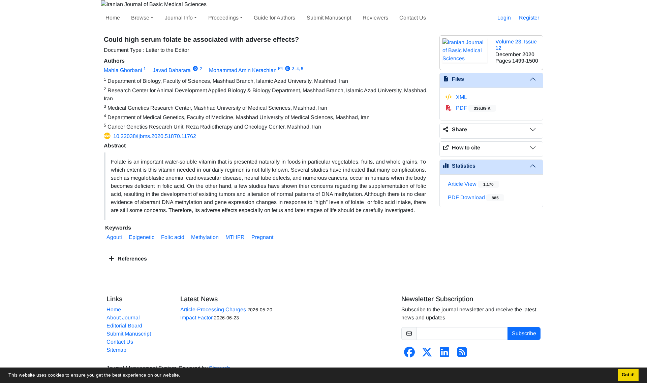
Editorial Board (124, 325)
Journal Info (179, 18)
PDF (473, 108)
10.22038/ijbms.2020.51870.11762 (154, 136)
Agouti (114, 237)
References (131, 259)
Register (529, 18)
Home (112, 18)
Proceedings (223, 18)
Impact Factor (196, 317)
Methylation (205, 237)
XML (461, 97)
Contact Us (412, 18)
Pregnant (262, 237)
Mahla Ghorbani (123, 70)
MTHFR (235, 237)
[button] (183, 376)
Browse (140, 18)
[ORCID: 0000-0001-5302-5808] (195, 68)
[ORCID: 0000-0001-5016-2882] (287, 68)
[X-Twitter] (427, 354)
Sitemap (116, 350)
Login (504, 18)
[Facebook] (409, 354)
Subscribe (524, 333)
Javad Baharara (172, 70)
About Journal (123, 317)
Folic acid (172, 237)
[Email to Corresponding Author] (280, 68)
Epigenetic (141, 237)
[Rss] (462, 354)
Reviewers (375, 18)
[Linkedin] (444, 354)
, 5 (301, 68)
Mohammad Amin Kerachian (243, 70)
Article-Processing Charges (213, 309)
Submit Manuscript (329, 18)
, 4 (297, 68)
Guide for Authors (274, 18)
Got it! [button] (628, 375)
